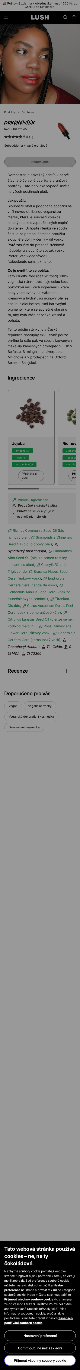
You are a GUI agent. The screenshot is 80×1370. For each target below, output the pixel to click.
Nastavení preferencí (40, 1335)
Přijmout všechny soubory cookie (40, 1360)
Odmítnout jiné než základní (40, 1348)
